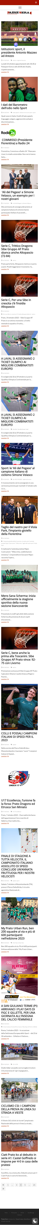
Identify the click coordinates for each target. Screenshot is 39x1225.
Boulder (15, 429)
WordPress (27, 1219)
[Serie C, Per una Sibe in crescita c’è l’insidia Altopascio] (19, 285)
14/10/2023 (5, 373)
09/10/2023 (5, 667)
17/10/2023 (5, 147)
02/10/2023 (5, 1117)
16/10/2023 (5, 260)
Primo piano (14, 1212)
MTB (16, 1064)
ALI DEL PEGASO (17, 479)
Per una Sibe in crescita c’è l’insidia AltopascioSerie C (17, 314)
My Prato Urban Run (18, 943)
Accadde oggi (31, 1212)
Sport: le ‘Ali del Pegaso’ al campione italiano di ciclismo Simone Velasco (18, 471)
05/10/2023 (5, 943)
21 (34, 1185)
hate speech (16, 112)
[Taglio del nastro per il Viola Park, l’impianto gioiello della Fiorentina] (19, 510)
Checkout (19, 1215)
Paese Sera (4, 1219)
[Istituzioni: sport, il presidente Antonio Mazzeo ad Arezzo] (19, 33)
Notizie (22, 1212)
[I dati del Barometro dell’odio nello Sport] (19, 89)
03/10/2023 (5, 1064)
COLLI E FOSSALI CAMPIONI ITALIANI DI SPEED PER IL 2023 (19, 736)
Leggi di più (6, 72)
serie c (14, 260)
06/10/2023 (5, 880)
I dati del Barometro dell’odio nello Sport (14, 106)
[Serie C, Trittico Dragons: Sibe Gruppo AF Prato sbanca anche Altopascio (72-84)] (19, 231)
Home (6, 1212)
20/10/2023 (5, 112)
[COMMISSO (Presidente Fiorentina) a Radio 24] (19, 133)
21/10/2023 (5, 60)
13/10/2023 (5, 479)
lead (27, 429)
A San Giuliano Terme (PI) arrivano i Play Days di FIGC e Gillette (20, 1027)
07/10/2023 (5, 811)
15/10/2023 (5, 311)
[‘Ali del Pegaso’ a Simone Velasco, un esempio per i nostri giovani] (19, 176)
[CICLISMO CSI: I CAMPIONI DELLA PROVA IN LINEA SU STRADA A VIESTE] (19, 1090)
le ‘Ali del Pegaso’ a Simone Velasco (22, 203)
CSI (14, 1064)
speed (14, 744)
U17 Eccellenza (17, 811)
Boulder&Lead (22, 429)
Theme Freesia (19, 1219)
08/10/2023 (5, 744)
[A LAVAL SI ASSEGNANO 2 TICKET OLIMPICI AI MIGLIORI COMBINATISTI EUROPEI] (19, 343)
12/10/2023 (5, 538)
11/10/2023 (5, 610)
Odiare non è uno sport (26, 112)
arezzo (14, 60)
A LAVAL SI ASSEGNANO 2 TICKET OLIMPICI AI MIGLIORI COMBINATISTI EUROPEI (18, 420)
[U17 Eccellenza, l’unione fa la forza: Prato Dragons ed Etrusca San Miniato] (19, 779)
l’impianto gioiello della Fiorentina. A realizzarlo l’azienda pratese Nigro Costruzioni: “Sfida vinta (17, 542)
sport (34, 112)
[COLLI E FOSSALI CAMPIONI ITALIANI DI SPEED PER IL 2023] (19, 707)
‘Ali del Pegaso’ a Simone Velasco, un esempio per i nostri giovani (17, 195)
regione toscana (21, 60)
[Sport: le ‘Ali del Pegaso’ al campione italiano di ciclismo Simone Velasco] (19, 454)
